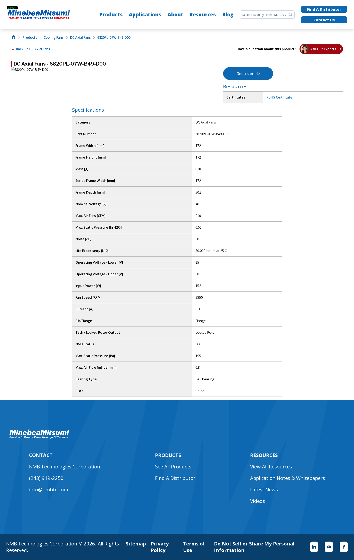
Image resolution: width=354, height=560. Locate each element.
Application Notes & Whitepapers (287, 478)
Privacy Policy (160, 546)
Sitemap (136, 543)
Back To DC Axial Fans (32, 49)
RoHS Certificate (279, 97)
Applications (145, 14)
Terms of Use (194, 546)
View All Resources (271, 466)
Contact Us (324, 19)
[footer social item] (314, 547)
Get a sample (248, 73)
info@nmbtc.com (48, 489)
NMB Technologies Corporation (64, 466)
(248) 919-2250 (46, 478)
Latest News (264, 489)
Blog (228, 14)
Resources (202, 14)
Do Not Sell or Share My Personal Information (254, 546)
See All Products (173, 466)
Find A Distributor (324, 9)
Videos (257, 501)
